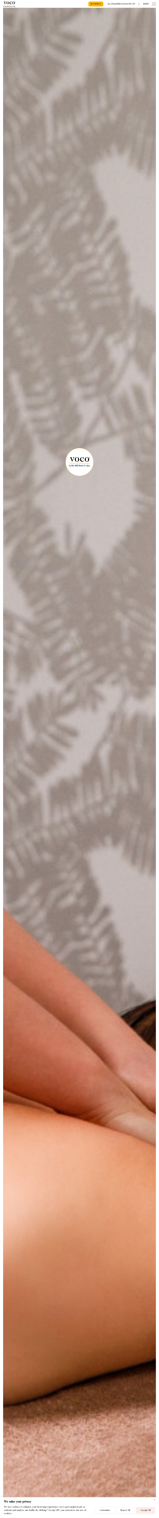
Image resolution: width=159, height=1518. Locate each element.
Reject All (125, 1510)
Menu (146, 4)
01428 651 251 (128, 4)
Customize (105, 1510)
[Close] (156, 1500)
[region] (79, 1507)
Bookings (96, 4)
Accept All (145, 1510)
